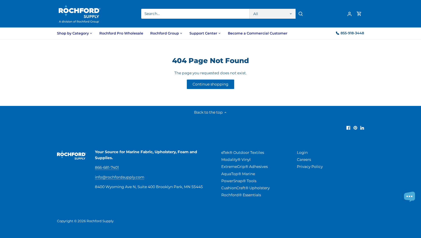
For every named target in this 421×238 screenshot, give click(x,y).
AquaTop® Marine (238, 174)
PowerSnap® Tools (238, 181)
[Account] (349, 14)
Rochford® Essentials (241, 195)
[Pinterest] (355, 127)
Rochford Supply (100, 221)
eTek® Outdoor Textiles (242, 152)
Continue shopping (210, 84)
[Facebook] (348, 127)
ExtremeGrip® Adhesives (244, 166)
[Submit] (301, 14)
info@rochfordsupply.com (119, 177)
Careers (304, 159)
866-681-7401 (107, 167)
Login (302, 152)
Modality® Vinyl (236, 159)
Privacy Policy (310, 166)
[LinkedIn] (362, 127)
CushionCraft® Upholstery (245, 188)
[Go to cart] (359, 14)
